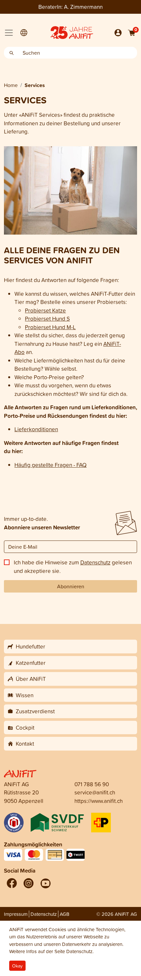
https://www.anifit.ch (98, 801)
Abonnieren (70, 586)
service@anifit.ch (94, 792)
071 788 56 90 (91, 784)
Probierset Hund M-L (50, 327)
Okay (17, 966)
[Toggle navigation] (9, 33)
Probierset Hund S (47, 318)
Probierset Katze (45, 310)
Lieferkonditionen (36, 429)
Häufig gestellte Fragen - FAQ (50, 465)
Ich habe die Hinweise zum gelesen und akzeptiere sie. (73, 567)
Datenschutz (95, 562)
